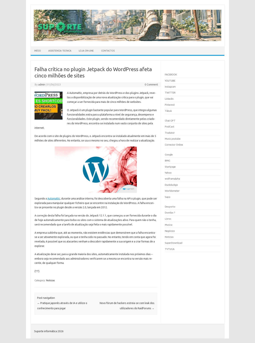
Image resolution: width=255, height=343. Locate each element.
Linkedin (169, 98)
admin (41, 84)
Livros (168, 218)
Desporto (170, 206)
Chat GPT (170, 120)
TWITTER (170, 92)
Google (169, 154)
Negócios (170, 231)
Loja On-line (86, 50)
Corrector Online (174, 144)
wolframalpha (172, 178)
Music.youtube (173, 138)
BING (167, 160)
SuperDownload (173, 242)
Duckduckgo (171, 184)
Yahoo (168, 172)
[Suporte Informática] (127, 40)
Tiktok (168, 111)
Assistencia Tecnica (59, 50)
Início (37, 50)
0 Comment (151, 84)
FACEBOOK (171, 74)
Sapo (167, 197)
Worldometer (172, 190)
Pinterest (170, 104)
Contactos (108, 50)
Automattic (53, 198)
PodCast (169, 126)
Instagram (170, 86)
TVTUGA (169, 249)
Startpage (170, 166)
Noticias (50, 280)
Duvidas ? (170, 212)
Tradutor (170, 132)
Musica (168, 224)
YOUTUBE (170, 80)
